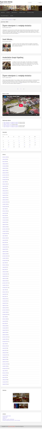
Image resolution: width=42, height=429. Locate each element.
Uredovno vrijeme (22, 12)
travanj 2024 (5, 220)
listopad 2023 (5, 233)
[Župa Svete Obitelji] (21, 8)
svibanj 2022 (5, 271)
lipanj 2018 (5, 377)
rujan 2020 (5, 316)
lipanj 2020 (5, 323)
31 (29, 146)
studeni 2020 (5, 312)
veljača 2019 (5, 359)
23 (24, 144)
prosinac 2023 (5, 229)
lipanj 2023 (5, 242)
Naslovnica (3, 12)
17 (29, 142)
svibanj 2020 (5, 325)
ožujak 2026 (5, 168)
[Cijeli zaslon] (38, 114)
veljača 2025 (5, 197)
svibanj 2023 (5, 244)
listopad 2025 (5, 179)
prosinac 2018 (5, 363)
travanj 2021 (5, 300)
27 (8, 146)
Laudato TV (5, 418)
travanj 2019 (5, 354)
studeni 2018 (5, 366)
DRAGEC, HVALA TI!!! (7, 124)
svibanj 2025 (5, 190)
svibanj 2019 (5, 352)
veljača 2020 (5, 332)
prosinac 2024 (5, 202)
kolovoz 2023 (5, 237)
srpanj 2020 (5, 321)
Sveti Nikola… (8, 39)
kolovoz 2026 (5, 157)
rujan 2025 (5, 181)
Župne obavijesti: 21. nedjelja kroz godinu (11, 123)
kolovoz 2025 (5, 184)
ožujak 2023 (5, 249)
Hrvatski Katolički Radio (7, 415)
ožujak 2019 (5, 357)
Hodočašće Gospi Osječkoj (13, 57)
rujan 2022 (5, 262)
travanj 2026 (5, 166)
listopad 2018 (5, 368)
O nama (7, 12)
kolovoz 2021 (5, 291)
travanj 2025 (5, 193)
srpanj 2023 (5, 240)
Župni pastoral (14, 12)
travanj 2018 (5, 381)
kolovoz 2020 (5, 318)
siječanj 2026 (5, 172)
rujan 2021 (5, 289)
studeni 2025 (5, 177)
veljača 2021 (5, 305)
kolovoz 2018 (5, 372)
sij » (5, 149)
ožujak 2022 (5, 276)
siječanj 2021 (5, 307)
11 (35, 140)
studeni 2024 (5, 204)
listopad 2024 (5, 206)
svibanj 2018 (5, 379)
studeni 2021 (5, 285)
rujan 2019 (5, 343)
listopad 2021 (5, 287)
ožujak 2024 (5, 222)
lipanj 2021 (5, 296)
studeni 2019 (5, 339)
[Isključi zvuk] (36, 114)
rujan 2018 (5, 370)
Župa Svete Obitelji (6, 2)
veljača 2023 (5, 251)
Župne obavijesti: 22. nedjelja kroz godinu (11, 122)
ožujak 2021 (5, 303)
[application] (21, 105)
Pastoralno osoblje (30, 12)
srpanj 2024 (5, 213)
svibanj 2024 (5, 217)
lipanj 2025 (5, 188)
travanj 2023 (5, 246)
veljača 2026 (5, 170)
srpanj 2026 (5, 159)
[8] (23, 405)
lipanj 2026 (5, 161)
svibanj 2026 (5, 163)
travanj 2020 (5, 327)
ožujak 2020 (5, 330)
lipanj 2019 (5, 350)
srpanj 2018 (5, 375)
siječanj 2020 (5, 334)
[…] (18, 33)
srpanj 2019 (5, 348)
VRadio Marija (5, 417)
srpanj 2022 (5, 267)
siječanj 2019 (5, 361)
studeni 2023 (5, 231)
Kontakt (11, 15)
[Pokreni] (3, 114)
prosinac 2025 (5, 175)
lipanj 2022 (5, 269)
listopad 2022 (5, 260)
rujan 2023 (5, 235)
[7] (14, 406)
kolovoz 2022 (5, 264)
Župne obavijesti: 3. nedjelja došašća (17, 25)
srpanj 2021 (5, 294)
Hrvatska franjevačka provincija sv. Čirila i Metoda (11, 420)
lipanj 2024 (5, 215)
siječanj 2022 (5, 280)
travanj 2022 (5, 273)
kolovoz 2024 (5, 211)
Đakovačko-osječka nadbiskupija (8, 419)
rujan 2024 (5, 208)
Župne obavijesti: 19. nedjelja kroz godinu (11, 126)
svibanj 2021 (5, 298)
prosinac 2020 (5, 309)
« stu (3, 149)
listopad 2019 (5, 341)
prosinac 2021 (5, 282)
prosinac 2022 (5, 255)
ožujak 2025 (5, 195)
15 (19, 142)
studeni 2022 (5, 258)
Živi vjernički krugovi (4, 15)
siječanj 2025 (5, 199)
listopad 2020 (5, 314)
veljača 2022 (5, 278)
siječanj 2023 (5, 253)
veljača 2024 (5, 224)
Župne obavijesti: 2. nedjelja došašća (17, 75)
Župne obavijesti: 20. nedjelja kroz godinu (11, 125)
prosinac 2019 (5, 336)
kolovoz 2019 (5, 345)
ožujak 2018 (5, 384)
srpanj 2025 (5, 186)
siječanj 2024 (5, 226)
